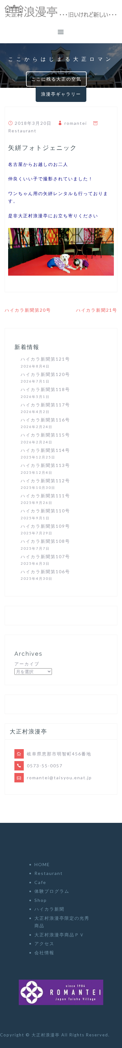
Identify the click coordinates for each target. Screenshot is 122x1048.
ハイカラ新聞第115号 (45, 434)
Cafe (40, 882)
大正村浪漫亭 (46, 1034)
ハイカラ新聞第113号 (45, 465)
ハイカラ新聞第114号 (45, 450)
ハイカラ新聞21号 (96, 310)
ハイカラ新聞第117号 (45, 404)
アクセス (44, 943)
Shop (40, 900)
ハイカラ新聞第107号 (45, 556)
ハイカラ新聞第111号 (45, 495)
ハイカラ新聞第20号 (28, 310)
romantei (75, 123)
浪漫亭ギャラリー (61, 94)
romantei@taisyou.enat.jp (59, 777)
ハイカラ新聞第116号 (45, 419)
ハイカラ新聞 (49, 909)
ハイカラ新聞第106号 (45, 571)
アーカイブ (26, 663)
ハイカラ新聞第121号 (45, 359)
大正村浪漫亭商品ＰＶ (59, 934)
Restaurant (22, 130)
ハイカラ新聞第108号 (45, 541)
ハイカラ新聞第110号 (45, 510)
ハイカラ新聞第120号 (45, 374)
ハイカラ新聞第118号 (45, 389)
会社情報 (44, 952)
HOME (42, 864)
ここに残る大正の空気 (56, 79)
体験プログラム (51, 891)
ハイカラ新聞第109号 (45, 526)
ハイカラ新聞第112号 (45, 480)
